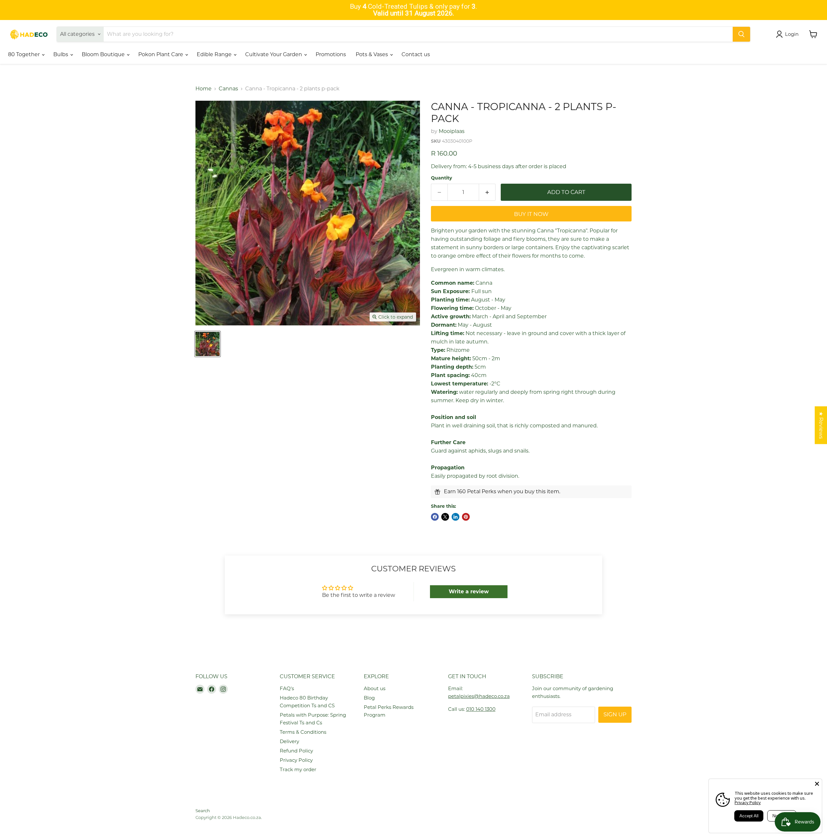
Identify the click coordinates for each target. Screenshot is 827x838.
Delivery (289, 741)
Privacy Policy (296, 760)
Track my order (298, 769)
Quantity (441, 177)
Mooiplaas (452, 131)
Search (202, 810)
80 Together (24, 54)
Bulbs (61, 54)
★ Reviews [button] (821, 425)
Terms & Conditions (303, 732)
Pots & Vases (372, 54)
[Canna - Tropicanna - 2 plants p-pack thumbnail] (207, 344)
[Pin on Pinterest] (466, 517)
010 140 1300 (481, 709)
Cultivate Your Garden (274, 54)
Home (203, 89)
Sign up (614, 714)
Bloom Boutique (104, 54)
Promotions (331, 54)
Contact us (416, 54)
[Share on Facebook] (435, 517)
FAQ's (287, 688)
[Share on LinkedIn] (455, 517)
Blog (369, 698)
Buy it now (531, 214)
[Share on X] (445, 517)
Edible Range (215, 54)
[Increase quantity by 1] (487, 192)
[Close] (817, 784)
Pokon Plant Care (161, 54)
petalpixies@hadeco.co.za (479, 696)
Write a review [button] (469, 591)
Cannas (228, 89)
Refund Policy (296, 751)
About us (374, 688)
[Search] (741, 34)
